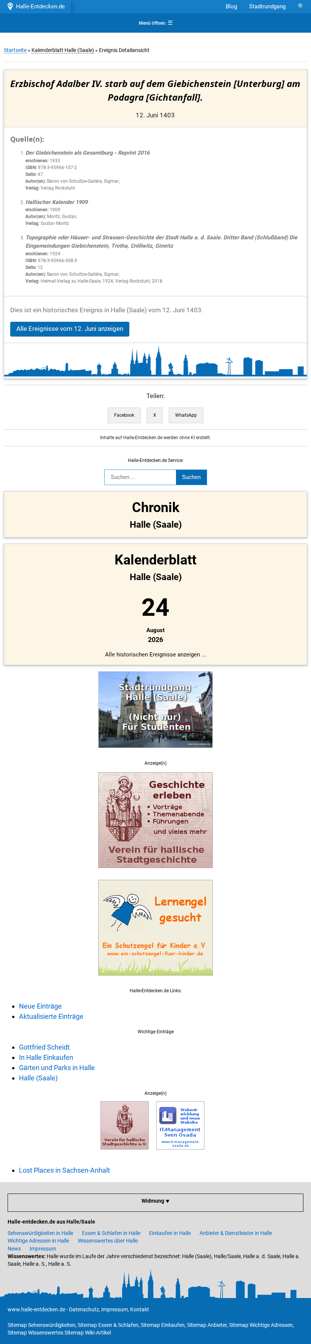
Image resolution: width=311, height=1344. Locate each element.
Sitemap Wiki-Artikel (87, 1333)
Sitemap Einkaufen (163, 1325)
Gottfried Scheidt (44, 1047)
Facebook (124, 415)
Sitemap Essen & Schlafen (108, 1325)
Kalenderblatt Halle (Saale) (62, 50)
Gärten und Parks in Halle (57, 1068)
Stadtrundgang (267, 6)
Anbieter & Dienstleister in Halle (235, 1233)
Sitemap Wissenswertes (35, 1333)
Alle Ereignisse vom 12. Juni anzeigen (69, 328)
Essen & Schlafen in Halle (111, 1233)
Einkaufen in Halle (170, 1233)
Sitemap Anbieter (207, 1325)
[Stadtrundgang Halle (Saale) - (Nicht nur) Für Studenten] (155, 752)
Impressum (43, 1249)
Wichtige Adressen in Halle (38, 1241)
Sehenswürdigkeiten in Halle (40, 1233)
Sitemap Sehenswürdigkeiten (41, 1325)
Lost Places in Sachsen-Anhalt (64, 1170)
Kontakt (139, 1309)
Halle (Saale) (38, 1078)
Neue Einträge (40, 1006)
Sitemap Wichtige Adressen (261, 1325)
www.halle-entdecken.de (36, 1309)
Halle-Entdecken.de (39, 6)
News (14, 1249)
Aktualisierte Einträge (51, 1016)
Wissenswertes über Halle (108, 1241)
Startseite (15, 50)
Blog (231, 6)
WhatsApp (186, 415)
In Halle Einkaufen (46, 1057)
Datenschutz (84, 1309)
